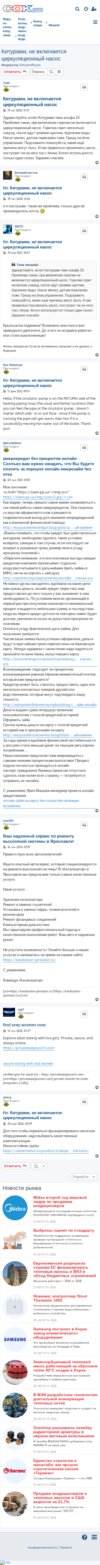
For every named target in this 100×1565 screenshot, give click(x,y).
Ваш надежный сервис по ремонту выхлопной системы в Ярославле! (38, 839)
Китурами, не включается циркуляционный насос (33, 55)
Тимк (6, 82)
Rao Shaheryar (13, 365)
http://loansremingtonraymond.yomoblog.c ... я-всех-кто (47, 661)
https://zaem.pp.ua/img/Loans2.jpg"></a (37, 497)
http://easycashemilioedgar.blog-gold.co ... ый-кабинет (48, 527)
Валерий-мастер (26, 172)
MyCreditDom (12, 443)
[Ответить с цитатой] (84, 87)
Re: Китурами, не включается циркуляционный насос (32, 190)
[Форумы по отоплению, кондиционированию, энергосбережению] (37, 10)
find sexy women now (24, 1024)
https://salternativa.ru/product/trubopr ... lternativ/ (46, 1150)
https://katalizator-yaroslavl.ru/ (29, 959)
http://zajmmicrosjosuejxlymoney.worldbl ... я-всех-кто (48, 578)
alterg (7, 1097)
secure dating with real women (28, 1063)
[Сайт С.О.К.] (23, 7)
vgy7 (21, 1009)
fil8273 (19, 226)
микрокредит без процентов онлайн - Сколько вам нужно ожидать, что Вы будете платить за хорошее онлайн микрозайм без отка (48, 466)
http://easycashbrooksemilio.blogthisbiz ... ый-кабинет (47, 735)
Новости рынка (21, 1188)
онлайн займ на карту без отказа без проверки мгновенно (41, 803)
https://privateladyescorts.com (28, 1048)
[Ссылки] (96, 22)
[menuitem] (78, 9)
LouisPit (8, 820)
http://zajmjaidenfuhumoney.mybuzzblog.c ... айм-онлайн (49, 704)
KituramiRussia (30, 65)
